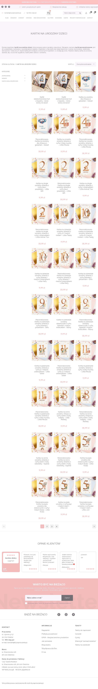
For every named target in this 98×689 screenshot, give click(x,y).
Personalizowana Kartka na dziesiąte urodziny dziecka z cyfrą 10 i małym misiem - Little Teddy (86, 233)
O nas (44, 652)
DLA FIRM (50, 18)
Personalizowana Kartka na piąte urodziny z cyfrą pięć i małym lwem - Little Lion (86, 506)
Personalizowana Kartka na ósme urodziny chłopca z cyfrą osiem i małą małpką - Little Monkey (86, 416)
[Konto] (86, 13)
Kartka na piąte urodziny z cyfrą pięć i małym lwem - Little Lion (64, 505)
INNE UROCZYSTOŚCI (40, 18)
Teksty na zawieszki (82, 645)
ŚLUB (7, 18)
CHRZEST (21, 18)
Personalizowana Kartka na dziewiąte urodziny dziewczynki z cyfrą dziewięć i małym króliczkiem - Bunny (85, 324)
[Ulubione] (90, 13)
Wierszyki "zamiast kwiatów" (85, 641)
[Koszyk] (94, 13)
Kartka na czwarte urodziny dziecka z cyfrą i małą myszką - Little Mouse (63, 142)
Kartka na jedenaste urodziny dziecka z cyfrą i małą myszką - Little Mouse (85, 369)
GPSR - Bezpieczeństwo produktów (55, 637)
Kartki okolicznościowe (10, 81)
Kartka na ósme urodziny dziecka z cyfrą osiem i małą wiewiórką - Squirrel (42, 461)
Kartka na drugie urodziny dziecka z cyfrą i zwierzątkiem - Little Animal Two (85, 186)
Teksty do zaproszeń (83, 630)
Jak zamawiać (47, 641)
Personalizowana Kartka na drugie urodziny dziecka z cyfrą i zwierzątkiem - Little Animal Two (41, 233)
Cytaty (77, 637)
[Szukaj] (80, 13)
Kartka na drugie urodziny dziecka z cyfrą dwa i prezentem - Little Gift (42, 187)
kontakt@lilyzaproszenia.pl (12, 13)
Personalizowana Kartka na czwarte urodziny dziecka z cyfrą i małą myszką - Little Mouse (85, 143)
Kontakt (90, 18)
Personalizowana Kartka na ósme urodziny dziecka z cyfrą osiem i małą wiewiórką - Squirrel (64, 462)
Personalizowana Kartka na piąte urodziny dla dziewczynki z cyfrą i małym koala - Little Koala (42, 507)
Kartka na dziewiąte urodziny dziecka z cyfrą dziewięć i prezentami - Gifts (85, 276)
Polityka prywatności (49, 634)
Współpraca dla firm (49, 648)
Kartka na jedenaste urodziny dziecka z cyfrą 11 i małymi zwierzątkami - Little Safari (42, 369)
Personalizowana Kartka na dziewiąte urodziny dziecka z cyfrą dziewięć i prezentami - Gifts (42, 323)
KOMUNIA (29, 18)
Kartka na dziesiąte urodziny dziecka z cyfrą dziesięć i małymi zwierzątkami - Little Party (42, 277)
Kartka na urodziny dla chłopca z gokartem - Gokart (86, 99)
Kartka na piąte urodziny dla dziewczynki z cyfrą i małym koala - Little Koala (85, 462)
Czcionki (78, 634)
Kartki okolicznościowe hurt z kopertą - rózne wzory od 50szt (64, 100)
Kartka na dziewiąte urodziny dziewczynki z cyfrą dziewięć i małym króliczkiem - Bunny (63, 323)
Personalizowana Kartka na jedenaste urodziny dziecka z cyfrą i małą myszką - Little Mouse (42, 415)
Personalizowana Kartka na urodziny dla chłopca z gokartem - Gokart (42, 142)
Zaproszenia (6, 75)
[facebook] (2, 7)
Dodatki (4, 78)
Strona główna (8, 64)
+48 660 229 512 (31, 13)
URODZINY (13, 18)
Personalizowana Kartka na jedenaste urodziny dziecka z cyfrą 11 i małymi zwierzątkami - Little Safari (63, 370)
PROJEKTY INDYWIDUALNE (77, 18)
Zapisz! (67, 598)
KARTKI (66, 18)
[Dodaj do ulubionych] (49, 74)
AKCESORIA (58, 18)
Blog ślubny (46, 645)
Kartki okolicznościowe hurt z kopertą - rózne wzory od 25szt (42, 100)
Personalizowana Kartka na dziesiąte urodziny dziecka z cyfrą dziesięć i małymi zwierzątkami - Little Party (64, 278)
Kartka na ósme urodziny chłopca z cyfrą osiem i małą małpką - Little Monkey (64, 415)
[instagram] (6, 7)
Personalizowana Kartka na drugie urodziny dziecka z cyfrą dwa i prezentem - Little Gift (64, 188)
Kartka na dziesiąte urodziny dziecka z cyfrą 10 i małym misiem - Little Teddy (64, 232)
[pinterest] (9, 7)
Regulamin (46, 630)
